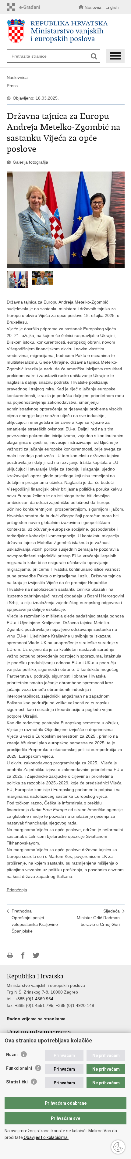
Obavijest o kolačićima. (46, 1137)
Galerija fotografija (30, 162)
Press (12, 85)
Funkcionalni (19, 1068)
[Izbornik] (115, 56)
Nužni (12, 1054)
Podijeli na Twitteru (36, 955)
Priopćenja (17, 889)
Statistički (17, 1081)
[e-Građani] (25, 7)
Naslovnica (17, 77)
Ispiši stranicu (10, 955)
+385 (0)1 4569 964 (34, 998)
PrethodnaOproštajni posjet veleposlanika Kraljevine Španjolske (35, 921)
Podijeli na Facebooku (23, 955)
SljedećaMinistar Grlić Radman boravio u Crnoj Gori (98, 918)
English (112, 7)
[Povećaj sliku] (66, 220)
